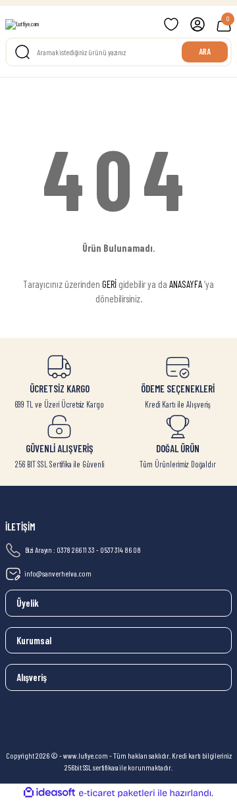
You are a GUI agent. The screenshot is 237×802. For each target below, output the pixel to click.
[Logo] (22, 24)
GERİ (109, 284)
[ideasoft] (49, 793)
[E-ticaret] (116, 793)
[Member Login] (197, 24)
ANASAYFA (185, 284)
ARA (205, 51)
